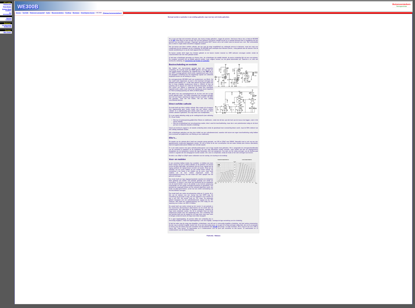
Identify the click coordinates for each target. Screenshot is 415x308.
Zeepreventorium (7, 13)
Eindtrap (68, 13)
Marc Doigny (7, 32)
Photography (7, 4)
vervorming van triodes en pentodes (197, 61)
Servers (18, 13)
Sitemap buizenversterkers (112, 13)
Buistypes (76, 13)
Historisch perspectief (37, 13)
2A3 (174, 40)
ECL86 (215, 226)
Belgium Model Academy (6, 10)
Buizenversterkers (58, 13)
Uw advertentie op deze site (6, 26)
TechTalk (25, 13)
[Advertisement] (6, 67)
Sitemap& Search (8, 19)
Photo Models (7, 7)
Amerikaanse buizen (88, 13)
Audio (48, 13)
